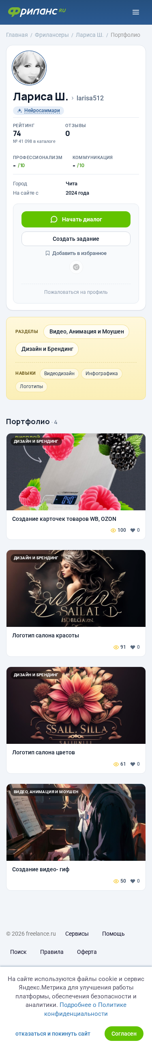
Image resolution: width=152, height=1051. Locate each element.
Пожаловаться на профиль (76, 292)
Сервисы (77, 933)
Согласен (124, 1033)
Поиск (18, 952)
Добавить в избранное (79, 253)
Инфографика (102, 373)
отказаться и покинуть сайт (52, 1033)
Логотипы (31, 386)
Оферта (87, 952)
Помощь (113, 933)
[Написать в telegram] (76, 267)
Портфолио (28, 421)
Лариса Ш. (41, 96)
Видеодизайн (59, 373)
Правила (52, 952)
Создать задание (76, 239)
